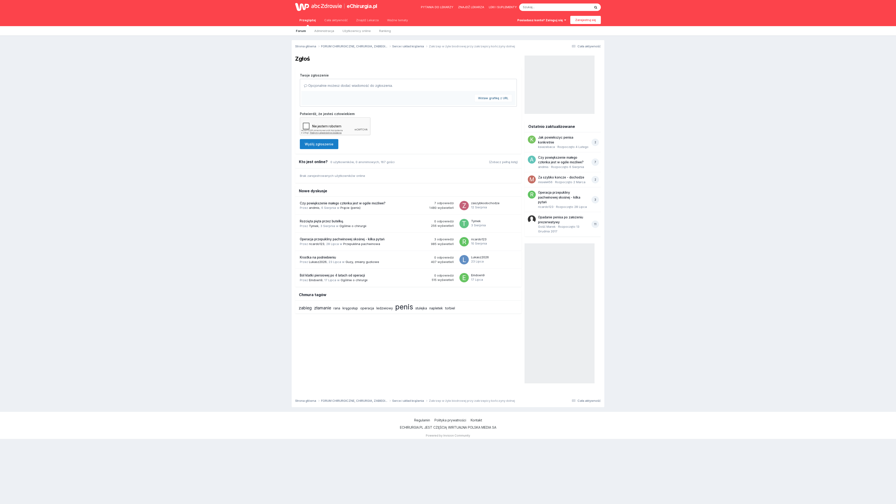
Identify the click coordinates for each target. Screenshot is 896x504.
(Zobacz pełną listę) (503, 162)
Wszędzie (577, 7)
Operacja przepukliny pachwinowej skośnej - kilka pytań (342, 239)
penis (404, 307)
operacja (367, 308)
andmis (314, 208)
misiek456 (545, 182)
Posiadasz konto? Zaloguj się (540, 20)
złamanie (322, 307)
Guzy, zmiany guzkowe (362, 262)
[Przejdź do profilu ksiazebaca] (532, 140)
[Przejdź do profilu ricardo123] (464, 241)
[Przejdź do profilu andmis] (532, 160)
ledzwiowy (384, 308)
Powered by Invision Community (448, 435)
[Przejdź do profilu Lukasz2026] (464, 259)
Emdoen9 (315, 280)
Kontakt (476, 420)
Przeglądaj (307, 20)
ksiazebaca (546, 147)
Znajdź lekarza (471, 7)
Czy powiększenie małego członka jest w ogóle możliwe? (342, 203)
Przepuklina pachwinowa (361, 244)
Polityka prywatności (450, 420)
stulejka (421, 308)
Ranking (385, 31)
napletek (436, 308)
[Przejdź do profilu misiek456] (532, 179)
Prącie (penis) (350, 208)
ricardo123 (316, 244)
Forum (301, 31)
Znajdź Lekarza (367, 20)
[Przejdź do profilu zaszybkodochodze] (464, 205)
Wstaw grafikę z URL (493, 98)
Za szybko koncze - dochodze (561, 177)
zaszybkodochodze (485, 203)
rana (336, 308)
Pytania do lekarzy (437, 7)
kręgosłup (350, 308)
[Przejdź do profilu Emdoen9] (464, 277)
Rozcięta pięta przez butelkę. (322, 221)
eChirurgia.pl (362, 6)
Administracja (324, 31)
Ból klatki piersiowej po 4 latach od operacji (332, 275)
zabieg (305, 307)
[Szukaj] (596, 7)
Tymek (313, 226)
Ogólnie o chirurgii (353, 226)
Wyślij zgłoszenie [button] (319, 144)
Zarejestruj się (585, 20)
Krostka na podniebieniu (318, 257)
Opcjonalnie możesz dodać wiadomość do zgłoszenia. (350, 86)
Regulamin (422, 420)
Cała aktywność (336, 20)
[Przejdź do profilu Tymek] (464, 223)
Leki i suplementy (503, 7)
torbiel (450, 308)
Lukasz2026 (318, 262)
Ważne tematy (397, 20)
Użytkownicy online (357, 31)
